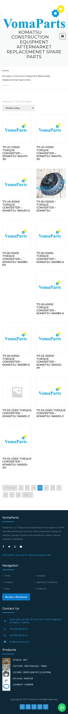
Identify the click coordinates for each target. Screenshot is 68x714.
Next (26, 494)
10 (18, 494)
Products (9, 582)
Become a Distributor (16, 597)
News (7, 588)
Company (41, 575)
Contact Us (41, 588)
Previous (10, 487)
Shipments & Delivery (47, 582)
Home (5, 70)
